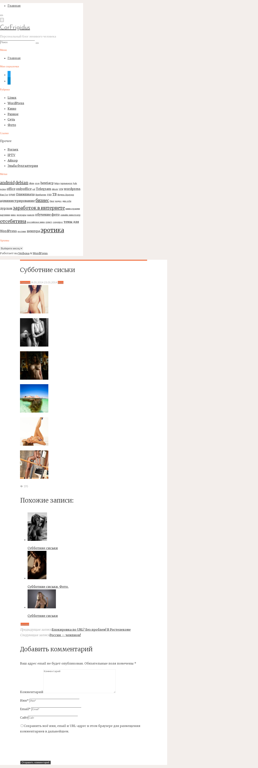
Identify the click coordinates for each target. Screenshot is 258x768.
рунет (49, 222)
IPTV (11, 155)
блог (52, 201)
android (7, 182)
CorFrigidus (15, 28)
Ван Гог (4, 195)
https (57, 183)
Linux (12, 97)
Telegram (43, 189)
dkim (31, 183)
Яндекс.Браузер (65, 195)
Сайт (24, 717)
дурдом (6, 208)
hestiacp (47, 183)
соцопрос (58, 222)
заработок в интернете (39, 208)
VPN (61, 189)
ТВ (54, 194)
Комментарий (31, 692)
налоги (30, 215)
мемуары (21, 215)
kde (75, 183)
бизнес (42, 200)
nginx (3, 189)
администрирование (17, 201)
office (11, 189)
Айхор (13, 160)
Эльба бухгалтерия (23, 166)
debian (21, 182)
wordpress (72, 189)
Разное (13, 114)
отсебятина (13, 221)
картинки (5, 215)
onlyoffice (24, 189)
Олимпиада (25, 194)
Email (25, 709)
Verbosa (23, 253)
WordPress (16, 103)
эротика (52, 230)
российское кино (36, 222)
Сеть (11, 119)
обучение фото (47, 214)
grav (37, 183)
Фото (12, 125)
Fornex (13, 149)
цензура (33, 231)
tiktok (55, 189)
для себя (66, 201)
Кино (12, 108)
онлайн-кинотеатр (70, 215)
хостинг (22, 231)
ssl (33, 189)
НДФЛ (12, 195)
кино (13, 215)
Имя (24, 700)
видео (58, 201)
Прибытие (40, 195)
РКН (49, 195)
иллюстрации (73, 209)
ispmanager (66, 183)
